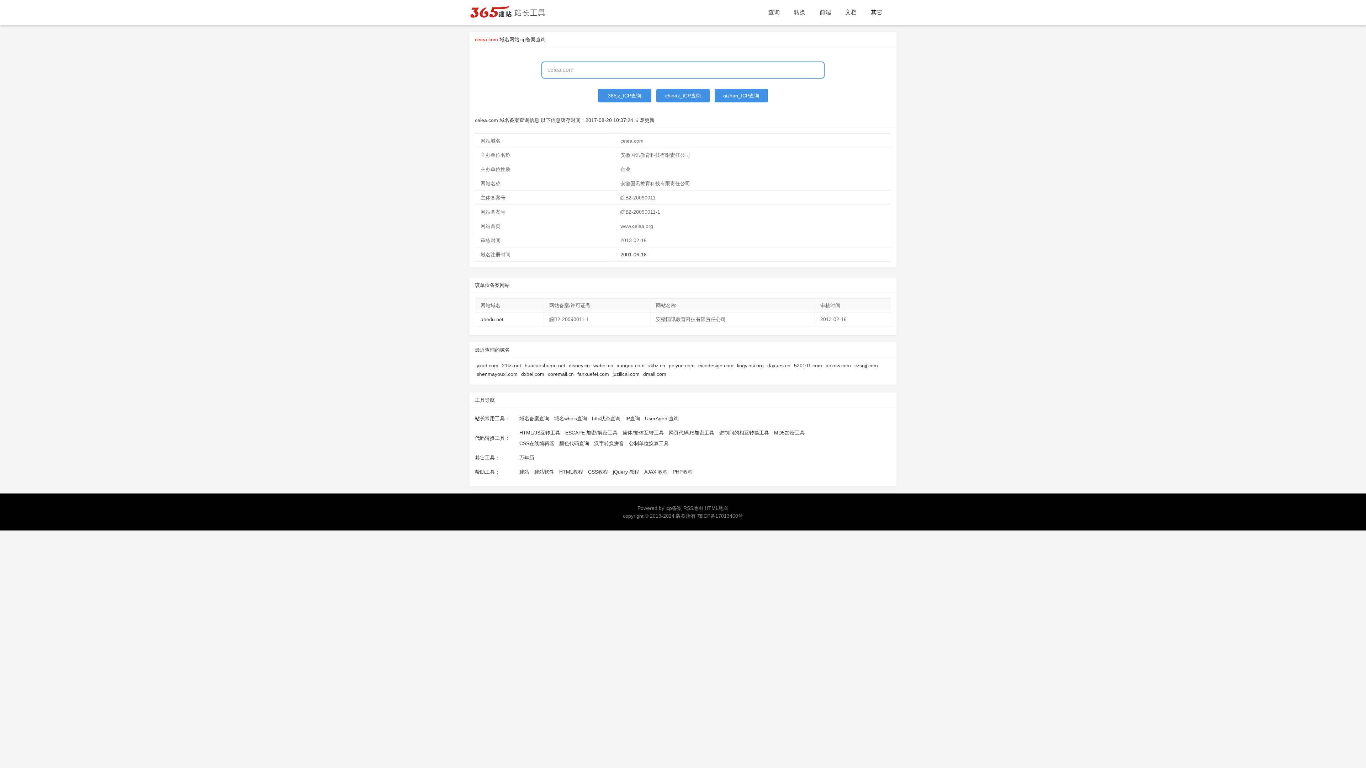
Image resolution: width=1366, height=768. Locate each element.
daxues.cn (778, 365)
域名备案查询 (534, 418)
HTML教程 (571, 472)
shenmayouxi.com (497, 374)
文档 (851, 12)
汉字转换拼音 (609, 443)
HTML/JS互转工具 (539, 433)
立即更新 (645, 120)
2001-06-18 (633, 254)
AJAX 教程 (656, 472)
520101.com (808, 365)
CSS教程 (598, 472)
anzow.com (838, 365)
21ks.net (511, 365)
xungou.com (631, 365)
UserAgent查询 (662, 418)
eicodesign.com (716, 365)
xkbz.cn (656, 365)
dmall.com (654, 374)
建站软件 (544, 472)
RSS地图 (693, 508)
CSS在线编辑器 (536, 443)
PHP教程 (683, 472)
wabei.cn (603, 365)
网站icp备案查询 (527, 39)
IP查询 (632, 418)
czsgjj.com (866, 365)
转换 (799, 12)
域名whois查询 (570, 418)
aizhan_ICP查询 (741, 95)
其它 (876, 12)
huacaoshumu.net (545, 365)
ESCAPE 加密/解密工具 (591, 433)
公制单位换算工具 (649, 443)
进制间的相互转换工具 (744, 433)
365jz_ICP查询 (624, 95)
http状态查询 (606, 418)
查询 (774, 12)
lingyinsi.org (750, 365)
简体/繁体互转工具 (643, 433)
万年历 (526, 457)
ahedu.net (492, 319)
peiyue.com (682, 365)
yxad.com (487, 365)
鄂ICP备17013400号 (720, 516)
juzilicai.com (626, 374)
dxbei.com (532, 374)
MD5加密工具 (789, 433)
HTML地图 (717, 508)
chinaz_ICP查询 (683, 95)
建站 (524, 472)
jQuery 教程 (626, 472)
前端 (825, 12)
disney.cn (579, 365)
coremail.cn (561, 374)
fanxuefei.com (593, 374)
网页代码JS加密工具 (691, 433)
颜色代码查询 (574, 443)
